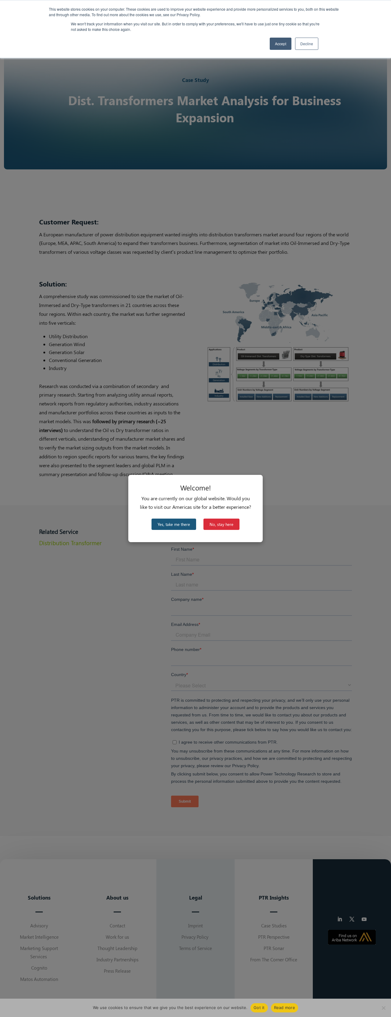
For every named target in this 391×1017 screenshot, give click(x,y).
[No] (383, 1008)
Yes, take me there (174, 524)
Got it (259, 1007)
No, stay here (221, 524)
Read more (284, 1007)
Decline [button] (306, 43)
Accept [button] (280, 43)
